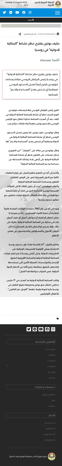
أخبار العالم (50, 428)
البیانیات (51, 355)
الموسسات (50, 349)
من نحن (51, 377)
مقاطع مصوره (48, 394)
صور (53, 400)
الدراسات (51, 360)
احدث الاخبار (50, 423)
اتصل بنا (51, 372)
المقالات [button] (51, 366)
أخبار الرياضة (49, 440)
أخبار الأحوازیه (49, 434)
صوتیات (51, 406)
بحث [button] (29, 20)
